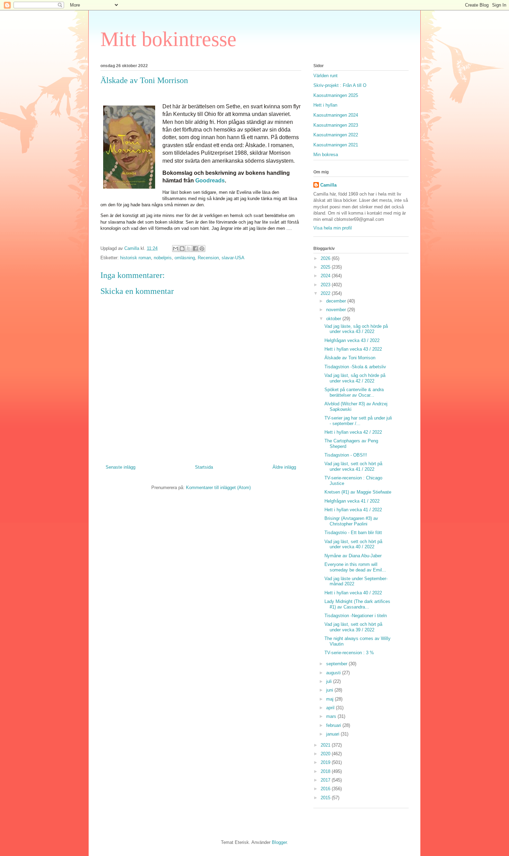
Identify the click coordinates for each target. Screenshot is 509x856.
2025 (326, 267)
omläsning (185, 257)
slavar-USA (233, 257)
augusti (334, 672)
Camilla (328, 185)
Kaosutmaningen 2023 (335, 125)
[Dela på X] (188, 248)
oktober (334, 318)
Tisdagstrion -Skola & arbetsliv (355, 366)
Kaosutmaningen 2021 (335, 144)
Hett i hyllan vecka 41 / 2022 (353, 509)
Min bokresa (325, 154)
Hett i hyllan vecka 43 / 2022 (353, 349)
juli (329, 681)
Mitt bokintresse (168, 39)
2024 (326, 275)
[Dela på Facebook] (195, 248)
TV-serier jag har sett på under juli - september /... (358, 420)
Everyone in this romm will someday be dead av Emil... (355, 567)
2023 (326, 284)
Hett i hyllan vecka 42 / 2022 (353, 432)
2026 (326, 258)
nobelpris (163, 257)
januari (333, 734)
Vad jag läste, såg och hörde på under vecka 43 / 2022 (356, 329)
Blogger (279, 842)
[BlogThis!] (182, 248)
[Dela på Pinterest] (201, 248)
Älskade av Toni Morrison (349, 357)
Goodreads (210, 180)
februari (334, 725)
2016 (326, 788)
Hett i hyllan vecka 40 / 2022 (353, 592)
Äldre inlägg (284, 467)
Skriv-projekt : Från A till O (339, 85)
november (336, 309)
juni (330, 690)
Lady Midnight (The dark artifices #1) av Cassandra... (357, 604)
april (331, 707)
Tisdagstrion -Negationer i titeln (355, 615)
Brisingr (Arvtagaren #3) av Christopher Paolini (351, 521)
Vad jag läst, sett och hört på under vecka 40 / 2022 (353, 544)
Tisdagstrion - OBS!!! (345, 455)
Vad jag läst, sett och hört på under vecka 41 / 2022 (353, 466)
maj (330, 699)
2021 (326, 745)
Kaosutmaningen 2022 (335, 134)
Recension (208, 257)
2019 (326, 762)
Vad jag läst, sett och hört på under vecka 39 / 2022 (353, 627)
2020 (326, 753)
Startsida (204, 467)
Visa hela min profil (332, 228)
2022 (326, 293)
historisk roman (135, 257)
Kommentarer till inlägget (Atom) (218, 487)
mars (332, 716)
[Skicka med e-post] (175, 248)
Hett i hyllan (325, 105)
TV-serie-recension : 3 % (349, 652)
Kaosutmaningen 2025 (335, 95)
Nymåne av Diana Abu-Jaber (353, 555)
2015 (326, 797)
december (336, 301)
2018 (326, 771)
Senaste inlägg (120, 467)
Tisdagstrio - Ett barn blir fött (353, 532)
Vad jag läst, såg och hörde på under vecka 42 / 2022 (354, 378)
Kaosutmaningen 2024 (335, 115)
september (337, 663)
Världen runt (325, 75)
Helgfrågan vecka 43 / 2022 (351, 340)
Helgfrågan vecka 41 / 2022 (351, 501)
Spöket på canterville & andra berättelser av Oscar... (354, 392)
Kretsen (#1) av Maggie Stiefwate (357, 492)
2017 (326, 780)
